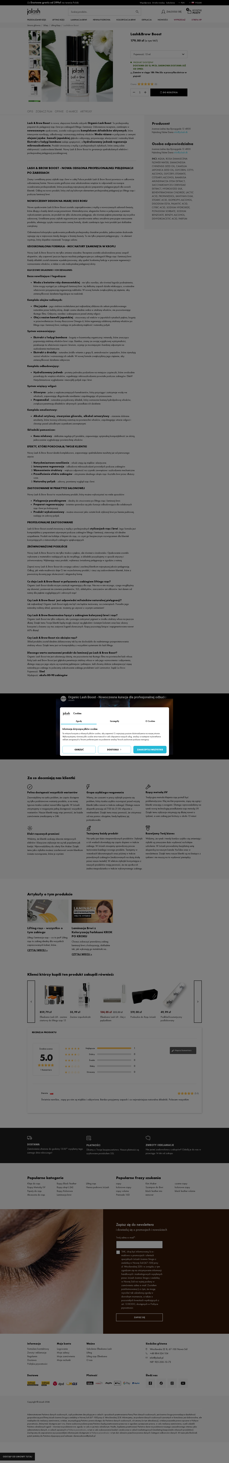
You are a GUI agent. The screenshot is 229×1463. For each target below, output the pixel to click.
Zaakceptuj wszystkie (150, 749)
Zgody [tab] (79, 721)
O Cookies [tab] (150, 721)
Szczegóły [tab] (114, 721)
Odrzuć (79, 749)
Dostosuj (113, 749)
